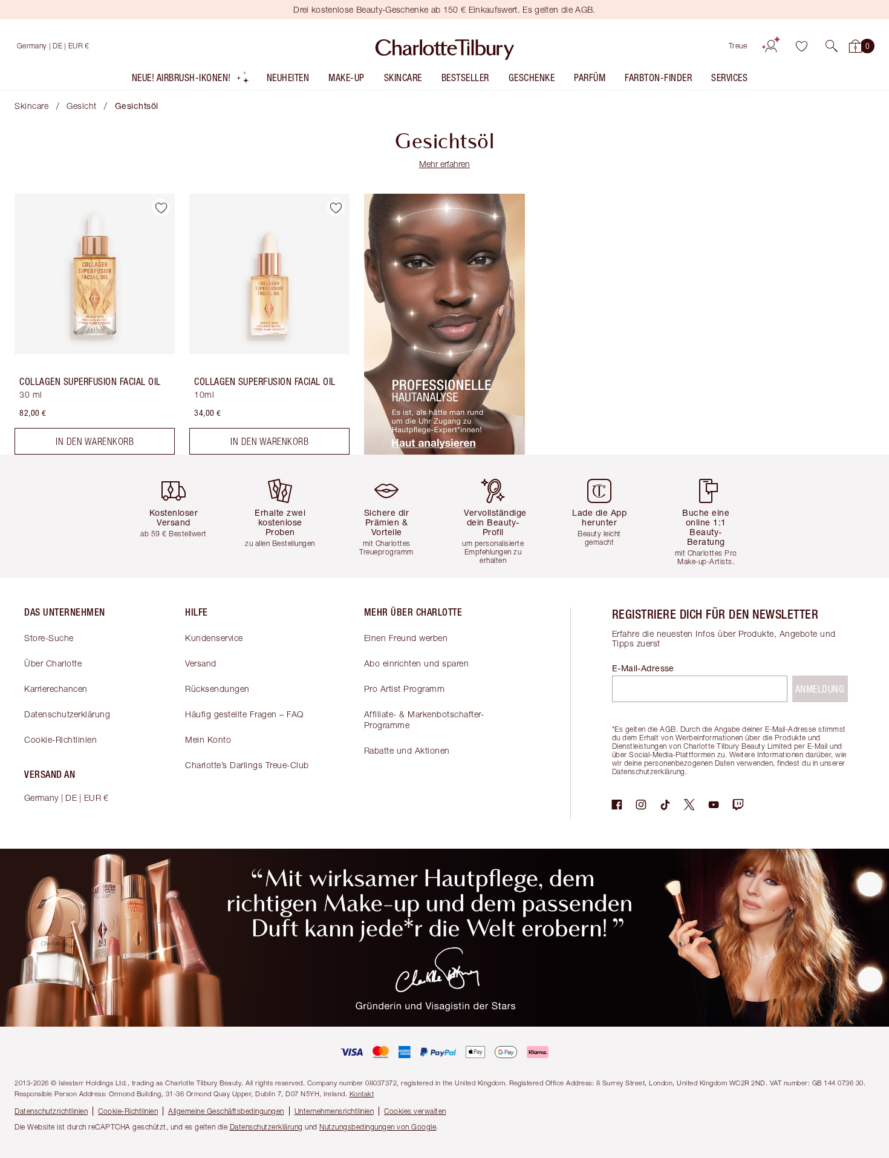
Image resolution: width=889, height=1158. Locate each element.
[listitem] (191, 80)
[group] (178, 516)
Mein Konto (208, 739)
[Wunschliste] (801, 46)
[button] (831, 46)
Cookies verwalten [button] (415, 1111)
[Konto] (771, 46)
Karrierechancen (56, 688)
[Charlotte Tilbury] (445, 46)
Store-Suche (49, 638)
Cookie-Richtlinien (60, 739)
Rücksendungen (217, 688)
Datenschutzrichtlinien (51, 1111)
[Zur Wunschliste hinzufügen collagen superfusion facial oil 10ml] (336, 208)
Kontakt (362, 1093)
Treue (738, 45)
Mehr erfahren (444, 164)
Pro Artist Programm (404, 688)
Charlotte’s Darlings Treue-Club (247, 765)
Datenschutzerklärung (67, 714)
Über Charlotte (53, 663)
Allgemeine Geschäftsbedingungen (226, 1111)
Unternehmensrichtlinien (334, 1111)
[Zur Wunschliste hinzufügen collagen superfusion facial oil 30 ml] (161, 208)
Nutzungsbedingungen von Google (377, 1126)
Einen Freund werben (406, 638)
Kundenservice (214, 638)
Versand (201, 663)
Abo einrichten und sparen (416, 663)
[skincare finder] (444, 451)
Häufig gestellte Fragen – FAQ (244, 714)
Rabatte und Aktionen (407, 750)
